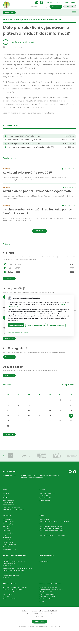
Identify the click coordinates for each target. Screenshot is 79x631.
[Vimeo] (70, 471)
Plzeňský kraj (7, 538)
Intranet (49, 2)
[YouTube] (36, 2)
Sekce (42, 516)
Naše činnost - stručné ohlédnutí (13, 509)
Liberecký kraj (7, 547)
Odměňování (44, 561)
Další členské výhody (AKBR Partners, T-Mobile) (17, 568)
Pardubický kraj (7, 540)
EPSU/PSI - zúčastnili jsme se (48, 594)
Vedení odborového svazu (48, 493)
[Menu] (74, 13)
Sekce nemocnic (45, 524)
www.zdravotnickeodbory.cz (35, 478)
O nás (5, 490)
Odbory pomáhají (8, 500)
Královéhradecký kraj (9, 549)
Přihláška (70, 7)
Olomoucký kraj (8, 542)
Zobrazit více (9, 338)
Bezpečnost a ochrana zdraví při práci (15, 587)
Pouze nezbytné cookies (36, 325)
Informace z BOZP (8, 592)
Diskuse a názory (8, 505)
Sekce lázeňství (44, 519)
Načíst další (39, 231)
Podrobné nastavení (56, 325)
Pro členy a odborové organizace (14, 555)
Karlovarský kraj (8, 524)
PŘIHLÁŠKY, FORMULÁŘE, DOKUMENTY (14, 561)
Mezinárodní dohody (46, 599)
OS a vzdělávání (8, 594)
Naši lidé (42, 490)
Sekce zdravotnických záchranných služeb (53, 535)
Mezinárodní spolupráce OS (48, 587)
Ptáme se (57, 2)
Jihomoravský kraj (8, 521)
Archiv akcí (9, 434)
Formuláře (65, 2)
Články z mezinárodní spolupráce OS (51, 590)
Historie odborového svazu (11, 507)
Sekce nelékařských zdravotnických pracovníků (54, 521)
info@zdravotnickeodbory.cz (49, 475)
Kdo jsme (6, 493)
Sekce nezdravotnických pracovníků (51, 526)
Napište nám (56, 7)
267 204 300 (13, 475)
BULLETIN (5, 498)
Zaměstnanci (44, 495)
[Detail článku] (39, 175)
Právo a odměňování (47, 555)
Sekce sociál (43, 533)
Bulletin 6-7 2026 (41, 264)
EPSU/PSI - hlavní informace (48, 592)
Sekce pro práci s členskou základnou (51, 531)
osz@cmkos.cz (32, 475)
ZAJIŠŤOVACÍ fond (8, 566)
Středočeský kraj (8, 533)
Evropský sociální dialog (47, 596)
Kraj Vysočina (7, 526)
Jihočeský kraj (7, 519)
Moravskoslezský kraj (9, 544)
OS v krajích (7, 516)
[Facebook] (41, 2)
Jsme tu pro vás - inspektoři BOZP (13, 590)
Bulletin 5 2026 (41, 268)
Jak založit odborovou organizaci (13, 570)
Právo (41, 559)
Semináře (6, 596)
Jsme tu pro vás (8, 559)
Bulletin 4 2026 (41, 272)
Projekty (42, 601)
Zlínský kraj (6, 528)
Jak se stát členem (9, 564)
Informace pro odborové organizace (14, 573)
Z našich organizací (9, 502)
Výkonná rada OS (45, 498)
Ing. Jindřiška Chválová (22, 41)
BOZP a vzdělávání (9, 584)
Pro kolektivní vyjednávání (11, 575)
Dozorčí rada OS (45, 500)
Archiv (9, 278)
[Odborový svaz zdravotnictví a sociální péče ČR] (6, 4)
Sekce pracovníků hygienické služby (51, 528)
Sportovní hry (7, 577)
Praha (5, 535)
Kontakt (73, 2)
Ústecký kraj (6, 531)
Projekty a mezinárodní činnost (50, 584)
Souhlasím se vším (16, 325)
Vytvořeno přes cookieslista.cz (18, 332)
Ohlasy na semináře (9, 599)
